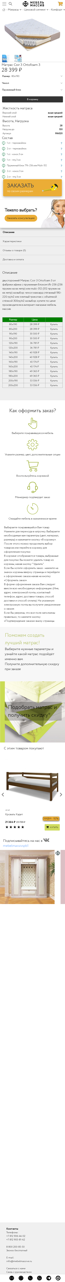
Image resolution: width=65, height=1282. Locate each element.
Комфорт (56, 10)
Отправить (32, 1082)
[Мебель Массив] (3, 10)
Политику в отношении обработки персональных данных (32, 1092)
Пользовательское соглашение (26, 1090)
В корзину (32, 99)
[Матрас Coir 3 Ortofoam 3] (32, 34)
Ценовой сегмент (35, 10)
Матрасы (13, 10)
